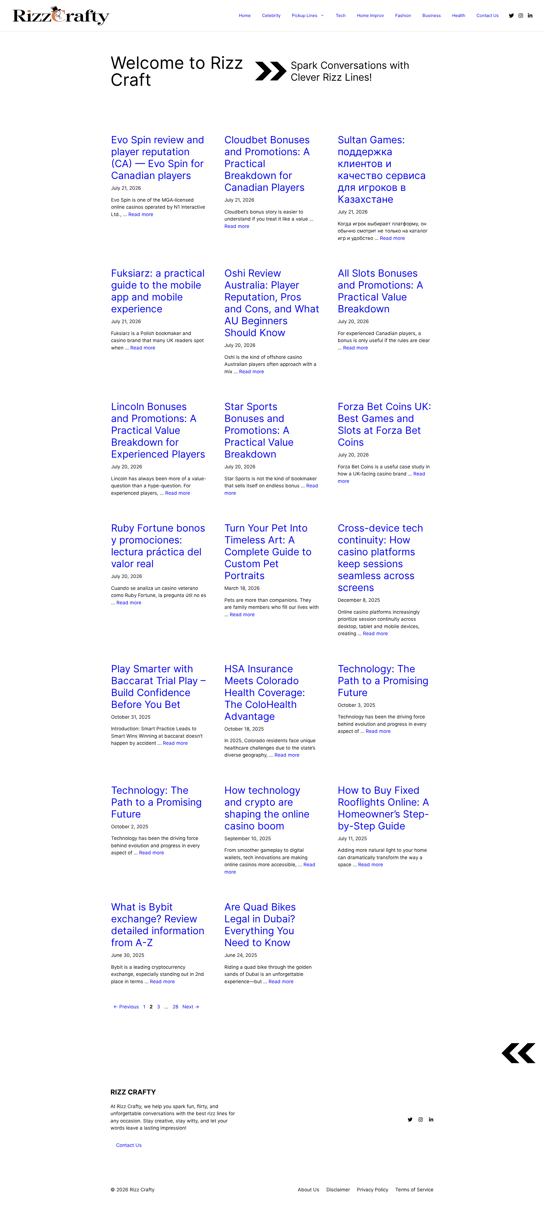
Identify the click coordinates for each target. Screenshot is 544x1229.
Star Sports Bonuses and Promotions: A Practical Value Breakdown (259, 430)
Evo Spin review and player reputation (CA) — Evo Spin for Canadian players (157, 157)
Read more (140, 214)
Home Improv (370, 15)
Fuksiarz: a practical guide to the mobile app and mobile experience (158, 291)
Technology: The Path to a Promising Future (383, 680)
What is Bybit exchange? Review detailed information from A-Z (157, 924)
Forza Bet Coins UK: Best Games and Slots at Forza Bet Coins (384, 424)
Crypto (235, 774)
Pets (232, 512)
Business (431, 15)
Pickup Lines (304, 15)
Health (458, 15)
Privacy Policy (372, 1189)
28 (176, 1007)
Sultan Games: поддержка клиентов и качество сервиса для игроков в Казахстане (382, 169)
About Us (308, 1189)
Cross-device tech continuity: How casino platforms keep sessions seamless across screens (380, 557)
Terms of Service (414, 1189)
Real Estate (354, 774)
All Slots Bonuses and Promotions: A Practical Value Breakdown (380, 291)
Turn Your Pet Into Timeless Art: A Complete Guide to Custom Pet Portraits (268, 551)
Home (245, 15)
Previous (126, 1007)
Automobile (240, 891)
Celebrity (271, 15)
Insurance (238, 652)
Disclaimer (338, 1189)
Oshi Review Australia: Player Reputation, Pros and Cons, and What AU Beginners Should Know (271, 302)
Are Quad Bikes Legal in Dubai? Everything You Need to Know (260, 924)
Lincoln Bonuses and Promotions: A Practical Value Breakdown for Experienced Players (158, 430)
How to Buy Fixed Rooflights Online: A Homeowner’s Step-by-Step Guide (383, 808)
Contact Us (488, 15)
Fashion (403, 15)
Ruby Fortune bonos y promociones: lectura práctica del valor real (158, 545)
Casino (348, 512)
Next (190, 1007)
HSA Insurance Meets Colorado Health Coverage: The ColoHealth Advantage (264, 692)
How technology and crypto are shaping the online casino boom (266, 808)
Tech (341, 15)
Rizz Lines (124, 123)
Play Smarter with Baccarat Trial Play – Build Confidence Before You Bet (158, 686)
